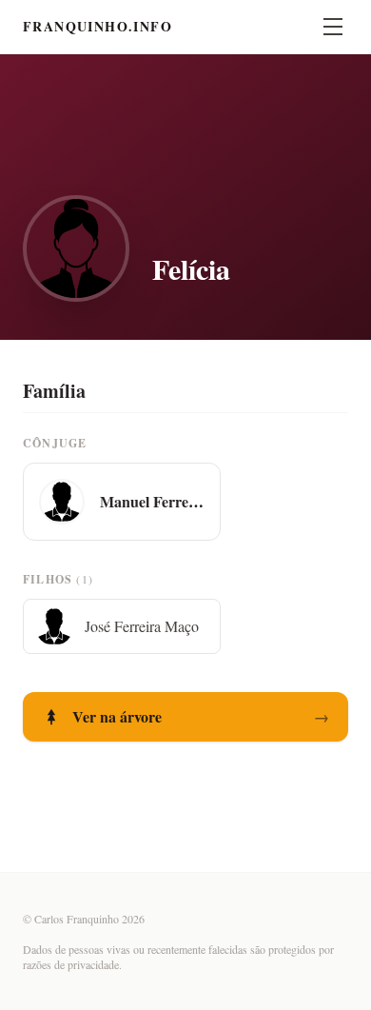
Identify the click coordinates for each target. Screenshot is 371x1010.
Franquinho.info (97, 26)
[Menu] (333, 26)
